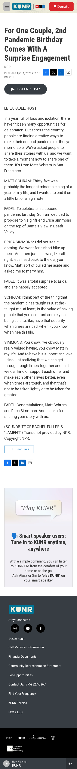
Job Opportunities (21, 675)
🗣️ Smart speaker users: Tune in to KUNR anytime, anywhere (38, 542)
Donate (63, 6)
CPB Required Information (26, 647)
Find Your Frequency (22, 693)
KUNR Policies (18, 703)
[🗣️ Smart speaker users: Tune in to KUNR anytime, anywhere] (38, 507)
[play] (6, 763)
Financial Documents (23, 656)
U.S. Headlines (19, 449)
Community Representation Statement (35, 666)
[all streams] (71, 763)
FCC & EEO (16, 712)
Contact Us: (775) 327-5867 (27, 684)
